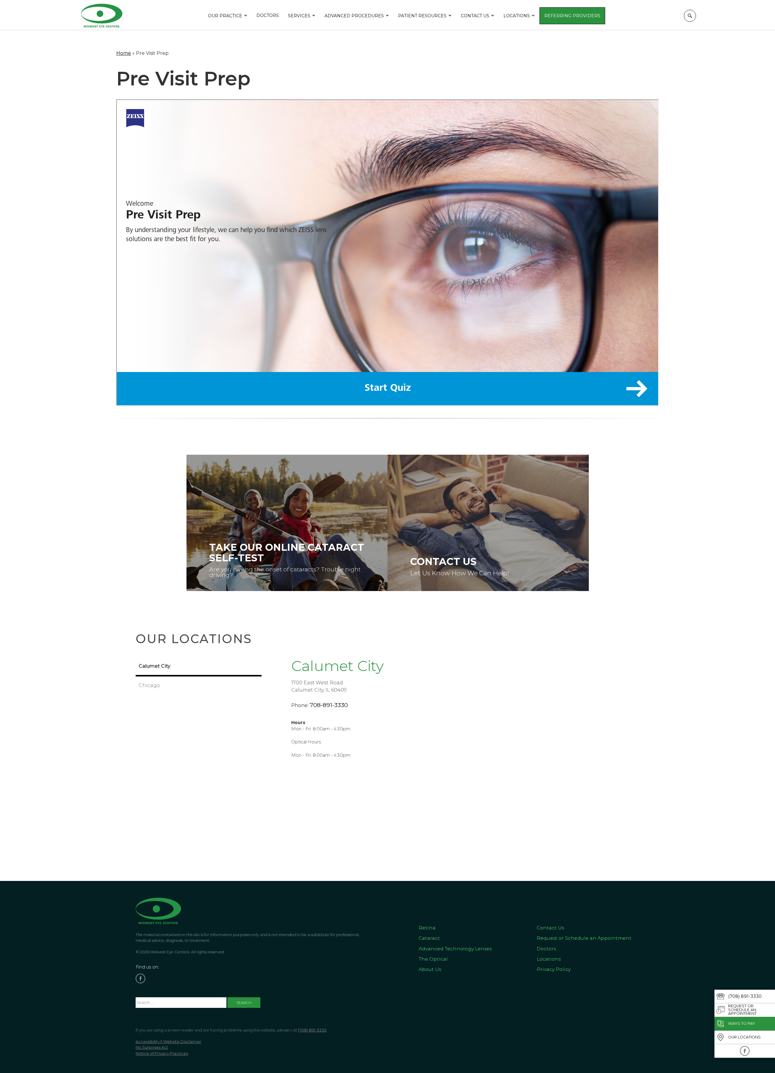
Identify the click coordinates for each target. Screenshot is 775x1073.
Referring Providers (572, 15)
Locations (516, 15)
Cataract (429, 938)
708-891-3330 (329, 705)
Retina (427, 928)
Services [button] (299, 15)
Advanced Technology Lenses (455, 949)
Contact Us (475, 15)
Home (123, 53)
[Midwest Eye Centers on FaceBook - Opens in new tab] (744, 1051)
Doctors (267, 15)
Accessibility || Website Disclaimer (168, 1041)
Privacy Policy (554, 969)
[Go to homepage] (101, 16)
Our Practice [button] (225, 15)
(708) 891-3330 (312, 1030)
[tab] (199, 666)
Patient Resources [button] (422, 15)
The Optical (433, 959)
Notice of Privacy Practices (162, 1053)
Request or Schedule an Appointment (584, 938)
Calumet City (337, 666)
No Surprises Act (152, 1047)
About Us (430, 969)
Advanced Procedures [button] (354, 15)
